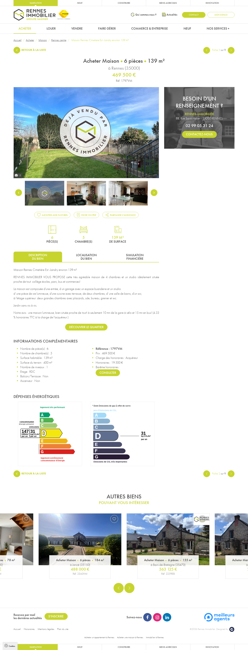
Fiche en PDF (88, 215)
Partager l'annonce (123, 215)
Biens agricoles (168, 3)
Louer (51, 28)
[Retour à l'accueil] (34, 15)
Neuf (79, 3)
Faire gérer (107, 28)
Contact (194, 14)
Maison (42, 40)
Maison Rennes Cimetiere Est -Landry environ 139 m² (100, 40)
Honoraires (29, 629)
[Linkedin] (167, 617)
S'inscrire (56, 616)
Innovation (212, 3)
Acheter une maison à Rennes (130, 637)
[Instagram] (157, 617)
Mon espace (221, 14)
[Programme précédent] (206, 49)
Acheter (25, 28)
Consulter (108, 373)
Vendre (77, 28)
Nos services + (218, 28)
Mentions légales (46, 629)
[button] (119, 588)
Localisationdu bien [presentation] (86, 257)
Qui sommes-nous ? (145, 14)
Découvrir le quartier (86, 327)
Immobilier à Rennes (155, 637)
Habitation (36, 3)
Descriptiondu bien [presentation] (38, 257)
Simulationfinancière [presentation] (135, 257)
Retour (33, 50)
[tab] (37, 257)
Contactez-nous (199, 134)
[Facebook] (147, 617)
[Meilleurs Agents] (219, 617)
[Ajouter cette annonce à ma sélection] (26, 519)
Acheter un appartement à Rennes (99, 637)
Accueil (17, 40)
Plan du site (62, 629)
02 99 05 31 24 (199, 125)
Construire (124, 3)
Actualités (172, 14)
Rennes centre (58, 40)
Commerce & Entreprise (149, 28)
